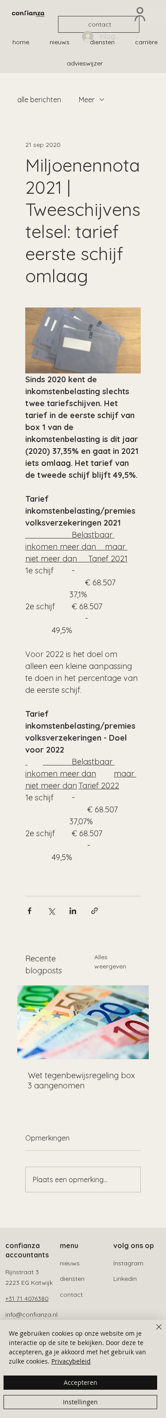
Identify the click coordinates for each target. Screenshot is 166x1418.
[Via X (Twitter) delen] (51, 911)
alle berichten (39, 99)
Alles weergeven (110, 961)
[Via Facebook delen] (29, 911)
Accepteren (80, 1382)
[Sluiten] (153, 1332)
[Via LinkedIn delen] (73, 911)
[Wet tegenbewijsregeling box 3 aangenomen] (83, 1022)
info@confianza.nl (31, 1314)
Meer (87, 99)
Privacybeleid (71, 1361)
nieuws (70, 1263)
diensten (72, 1279)
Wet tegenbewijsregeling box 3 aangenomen (81, 1080)
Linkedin (125, 1279)
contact (71, 1295)
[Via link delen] (94, 911)
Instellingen (80, 1402)
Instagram (128, 1263)
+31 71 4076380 (27, 1299)
